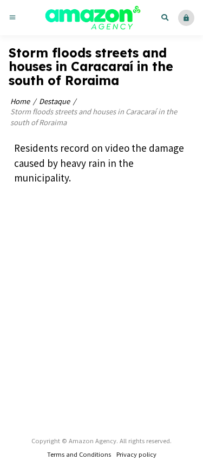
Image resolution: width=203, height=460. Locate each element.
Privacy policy (136, 454)
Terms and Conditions (79, 454)
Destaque (54, 101)
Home (20, 101)
